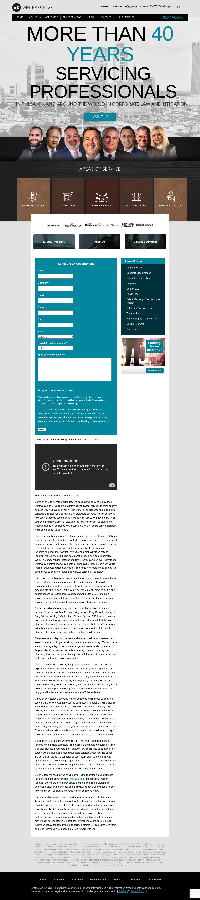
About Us (35, 17)
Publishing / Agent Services (140, 308)
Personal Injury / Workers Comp (142, 318)
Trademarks (132, 313)
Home (19, 17)
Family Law (132, 329)
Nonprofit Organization (102, 203)
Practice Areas (72, 17)
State (40, 331)
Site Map (123, 891)
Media (90, 17)
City (40, 319)
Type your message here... (52, 354)
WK (34, 7)
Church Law (132, 288)
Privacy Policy (138, 891)
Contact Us (107, 17)
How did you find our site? (52, 343)
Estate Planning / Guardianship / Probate (143, 301)
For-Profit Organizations (138, 278)
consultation (73, 598)
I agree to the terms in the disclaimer (57, 390)
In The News (126, 17)
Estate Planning (136, 205)
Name (42, 270)
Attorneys (51, 17)
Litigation (68, 205)
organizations (77, 779)
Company (43, 283)
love (79, 821)
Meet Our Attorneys (54, 242)
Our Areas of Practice (145, 242)
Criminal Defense (135, 324)
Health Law (132, 294)
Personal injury (171, 205)
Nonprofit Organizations (138, 273)
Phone (42, 307)
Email (42, 295)
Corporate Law (33, 205)
